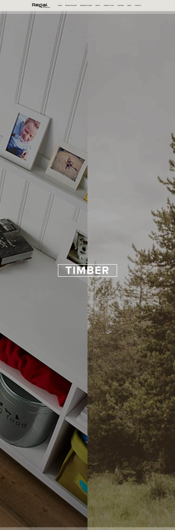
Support (121, 5)
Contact (138, 5)
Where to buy (109, 5)
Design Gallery (71, 5)
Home (60, 5)
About (97, 5)
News (129, 5)
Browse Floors (86, 5)
